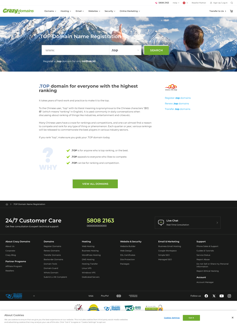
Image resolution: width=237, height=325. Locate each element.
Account (201, 277)
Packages (124, 264)
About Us (9, 246)
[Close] (233, 318)
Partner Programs (15, 261)
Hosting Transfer (90, 264)
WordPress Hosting (91, 255)
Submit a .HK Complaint (55, 277)
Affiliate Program (13, 266)
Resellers (9, 270)
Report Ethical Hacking (208, 271)
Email (79, 11)
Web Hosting (88, 246)
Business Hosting (90, 250)
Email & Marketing (168, 241)
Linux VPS (86, 268)
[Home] (6, 204)
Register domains (178, 98)
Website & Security (130, 241)
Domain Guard (51, 268)
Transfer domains (177, 109)
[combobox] (26, 296)
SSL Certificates (127, 255)
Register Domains (52, 246)
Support (201, 241)
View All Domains (95, 183)
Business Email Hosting (169, 246)
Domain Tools (50, 264)
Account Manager (205, 282)
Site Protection (127, 259)
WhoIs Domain (51, 272)
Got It (191, 318)
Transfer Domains (52, 255)
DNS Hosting (88, 259)
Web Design (126, 250)
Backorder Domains (53, 259)
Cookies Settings (172, 318)
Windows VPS (88, 272)
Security (109, 11)
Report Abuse (203, 259)
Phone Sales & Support (207, 246)
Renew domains (177, 103)
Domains (49, 11)
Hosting (65, 11)
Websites (93, 11)
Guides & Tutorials (205, 250)
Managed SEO (165, 259)
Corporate (10, 250)
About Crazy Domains (17, 241)
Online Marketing (129, 11)
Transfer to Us (216, 11)
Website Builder (128, 246)
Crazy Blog (10, 255)
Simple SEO (164, 255)
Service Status (203, 255)
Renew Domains (52, 250)
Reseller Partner (199, 3)
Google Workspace (167, 250)
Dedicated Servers (90, 277)
